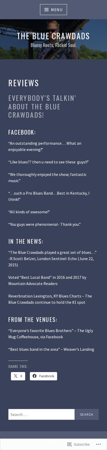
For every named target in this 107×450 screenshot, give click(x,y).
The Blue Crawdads (53, 36)
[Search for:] (53, 414)
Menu (57, 9)
